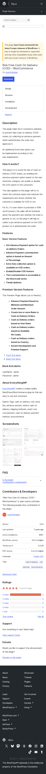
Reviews (9, 95)
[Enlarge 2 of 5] (19, 442)
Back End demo (13, 359)
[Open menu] (42, 3)
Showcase (29, 673)
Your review (7, 616)
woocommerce (37, 567)
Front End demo (13, 355)
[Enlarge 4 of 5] (40, 431)
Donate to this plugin (11, 657)
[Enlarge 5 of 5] (40, 450)
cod (41, 562)
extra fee (26, 567)
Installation (10, 101)
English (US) (39, 556)
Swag (28, 707)
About (5, 673)
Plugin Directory (8, 11)
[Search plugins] (28, 20)
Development (11, 108)
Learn (4, 694)
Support (8, 114)
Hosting (5, 681)
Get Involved (30, 694)
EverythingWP (8, 388)
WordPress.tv (9, 707)
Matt (5, 720)
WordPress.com (10, 715)
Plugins (27, 681)
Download (8, 79)
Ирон (10, 740)
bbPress (7, 724)
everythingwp (12, 72)
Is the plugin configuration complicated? (14, 481)
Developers (7, 703)
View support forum (11, 635)
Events (27, 698)
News (5, 677)
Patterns (28, 686)
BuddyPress (9, 728)
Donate (28, 703)
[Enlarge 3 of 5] (19, 451)
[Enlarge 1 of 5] (19, 431)
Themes (28, 677)
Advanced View (9, 574)
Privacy (5, 686)
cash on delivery (32, 562)
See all (41, 616)
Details (8, 88)
